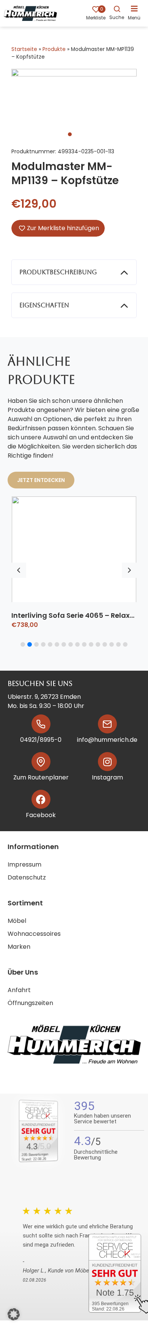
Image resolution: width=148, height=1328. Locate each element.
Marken (19, 946)
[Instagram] (107, 761)
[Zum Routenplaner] (40, 761)
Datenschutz (27, 877)
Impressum (24, 864)
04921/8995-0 (40, 739)
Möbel (17, 920)
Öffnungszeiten (30, 1003)
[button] (136, 12)
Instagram (107, 777)
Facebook (41, 815)
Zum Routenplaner (41, 777)
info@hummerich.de (107, 739)
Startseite (24, 49)
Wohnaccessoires (34, 933)
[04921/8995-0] (40, 723)
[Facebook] (40, 799)
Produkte (54, 49)
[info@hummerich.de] (107, 723)
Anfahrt (19, 990)
